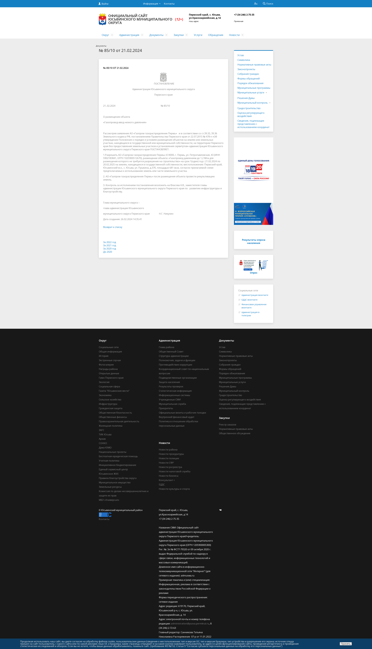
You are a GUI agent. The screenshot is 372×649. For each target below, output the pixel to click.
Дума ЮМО (105, 447)
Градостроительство (249, 108)
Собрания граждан (248, 73)
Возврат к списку (112, 227)
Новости (234, 35)
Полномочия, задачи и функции (177, 360)
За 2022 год (109, 242)
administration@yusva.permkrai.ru (190, 623)
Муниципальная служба (172, 404)
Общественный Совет (171, 351)
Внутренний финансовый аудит (176, 417)
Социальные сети (109, 347)
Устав (240, 55)
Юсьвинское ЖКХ (108, 473)
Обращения (215, 35)
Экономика (105, 395)
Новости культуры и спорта (174, 488)
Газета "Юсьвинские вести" (114, 390)
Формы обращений (248, 78)
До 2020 (107, 251)
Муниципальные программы (253, 87)
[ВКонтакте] (221, 510)
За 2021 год (109, 245)
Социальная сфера (109, 386)
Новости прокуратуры (171, 454)
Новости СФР (166, 462)
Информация (150, 3)
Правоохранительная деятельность (119, 421)
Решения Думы (246, 98)
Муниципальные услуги (250, 92)
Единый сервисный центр (113, 469)
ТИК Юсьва (105, 434)
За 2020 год (109, 248)
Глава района (166, 347)
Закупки (179, 35)
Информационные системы (174, 395)
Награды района (108, 369)
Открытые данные (109, 373)
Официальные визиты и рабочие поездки (182, 412)
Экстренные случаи (110, 360)
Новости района (168, 449)
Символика (243, 60)
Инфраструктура (108, 404)
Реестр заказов (227, 424)
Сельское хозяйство (110, 399)
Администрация (129, 35)
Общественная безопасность (115, 412)
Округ (105, 35)
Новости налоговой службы (174, 471)
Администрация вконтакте (255, 295)
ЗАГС (101, 430)
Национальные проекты (112, 452)
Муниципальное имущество (115, 482)
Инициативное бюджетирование (117, 465)
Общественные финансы (113, 417)
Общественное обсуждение (234, 433)
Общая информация (110, 351)
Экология (104, 382)
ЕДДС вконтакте (249, 299)
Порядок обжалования (250, 83)
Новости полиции (169, 458)
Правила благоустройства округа (117, 478)
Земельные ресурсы (110, 486)
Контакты (169, 3)
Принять (346, 643)
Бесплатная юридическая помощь (118, 456)
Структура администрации (174, 356)
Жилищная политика (110, 425)
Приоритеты (166, 408)
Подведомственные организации (178, 377)
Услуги (198, 35)
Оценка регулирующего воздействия (250, 114)
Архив (102, 438)
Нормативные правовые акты (254, 64)
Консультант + (167, 480)
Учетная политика (109, 460)
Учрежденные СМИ (170, 399)
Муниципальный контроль (252, 102)
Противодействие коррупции (175, 364)
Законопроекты (246, 69)
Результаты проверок (171, 386)
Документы (156, 35)
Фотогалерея (106, 364)
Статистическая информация (175, 390)
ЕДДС (162, 484)
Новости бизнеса (168, 475)
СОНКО (103, 443)
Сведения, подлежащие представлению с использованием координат (253, 124)
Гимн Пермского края (111, 377)
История (103, 356)
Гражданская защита (110, 408)
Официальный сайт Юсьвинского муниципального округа (145, 19)
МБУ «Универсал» (109, 500)
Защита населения (169, 382)
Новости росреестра (170, 467)
